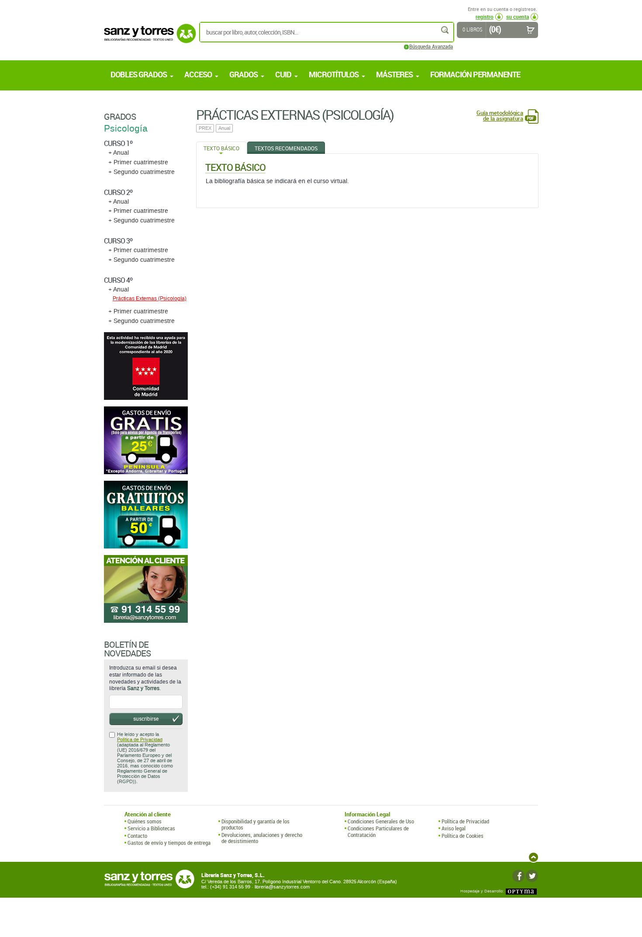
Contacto (137, 836)
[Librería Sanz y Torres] (147, 38)
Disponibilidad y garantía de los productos (255, 824)
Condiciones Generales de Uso (381, 821)
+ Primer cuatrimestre (138, 162)
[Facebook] (518, 876)
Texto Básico (221, 148)
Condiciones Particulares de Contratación (378, 831)
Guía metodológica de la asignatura (499, 115)
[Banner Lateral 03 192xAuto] (146, 589)
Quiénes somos (145, 821)
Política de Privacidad (139, 740)
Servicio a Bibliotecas (151, 828)
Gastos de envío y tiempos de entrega (169, 843)
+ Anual (118, 152)
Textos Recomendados (286, 148)
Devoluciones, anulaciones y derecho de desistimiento (261, 838)
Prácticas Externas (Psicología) (149, 298)
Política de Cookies (462, 836)
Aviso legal (454, 828)
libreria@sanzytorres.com (282, 887)
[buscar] (445, 30)
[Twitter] (532, 876)
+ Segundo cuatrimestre (141, 172)
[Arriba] (533, 857)
